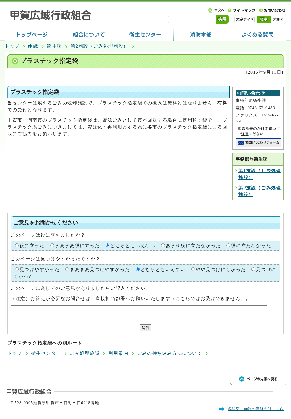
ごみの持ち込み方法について (169, 353)
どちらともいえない (132, 245)
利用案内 (118, 353)
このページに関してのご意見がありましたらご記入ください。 (81, 288)
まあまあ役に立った (77, 245)
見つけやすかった (40, 269)
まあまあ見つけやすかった (100, 269)
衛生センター (46, 353)
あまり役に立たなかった (193, 245)
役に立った (32, 245)
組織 (33, 46)
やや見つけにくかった (221, 269)
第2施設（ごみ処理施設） (99, 46)
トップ (12, 46)
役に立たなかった (251, 245)
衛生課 (54, 46)
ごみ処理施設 (85, 353)
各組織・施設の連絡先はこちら (256, 408)
